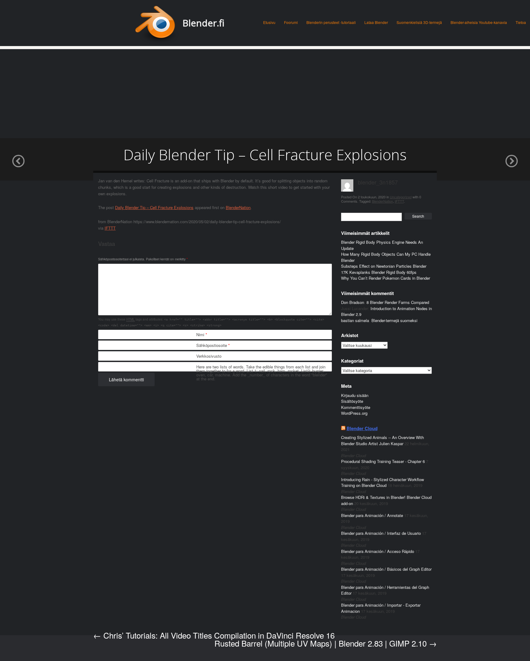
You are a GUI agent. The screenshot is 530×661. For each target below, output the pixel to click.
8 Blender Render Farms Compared (398, 302)
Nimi (201, 334)
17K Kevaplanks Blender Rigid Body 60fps (379, 272)
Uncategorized (401, 196)
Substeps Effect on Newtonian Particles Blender (383, 266)
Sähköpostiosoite (213, 345)
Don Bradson (352, 302)
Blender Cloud (362, 428)
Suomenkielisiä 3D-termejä (419, 22)
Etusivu (269, 22)
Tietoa (521, 22)
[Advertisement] (265, 92)
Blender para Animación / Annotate (372, 515)
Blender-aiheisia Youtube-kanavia (479, 22)
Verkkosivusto (208, 356)
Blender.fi (203, 23)
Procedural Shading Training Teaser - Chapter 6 (383, 461)
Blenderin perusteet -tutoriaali (331, 22)
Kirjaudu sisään (354, 395)
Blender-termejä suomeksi (394, 320)
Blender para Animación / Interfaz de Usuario (381, 533)
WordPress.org (354, 413)
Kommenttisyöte (355, 407)
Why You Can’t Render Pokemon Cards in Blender (385, 278)
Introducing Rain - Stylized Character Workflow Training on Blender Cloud (382, 482)
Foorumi (291, 22)
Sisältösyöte (352, 401)
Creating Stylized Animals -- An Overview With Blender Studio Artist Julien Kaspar (382, 440)
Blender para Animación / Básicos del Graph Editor (386, 569)
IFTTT (110, 228)
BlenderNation (238, 207)
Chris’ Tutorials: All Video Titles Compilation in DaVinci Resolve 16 (214, 635)
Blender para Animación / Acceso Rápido (377, 551)
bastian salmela (355, 320)
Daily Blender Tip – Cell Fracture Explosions (154, 207)
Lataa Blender (376, 22)
